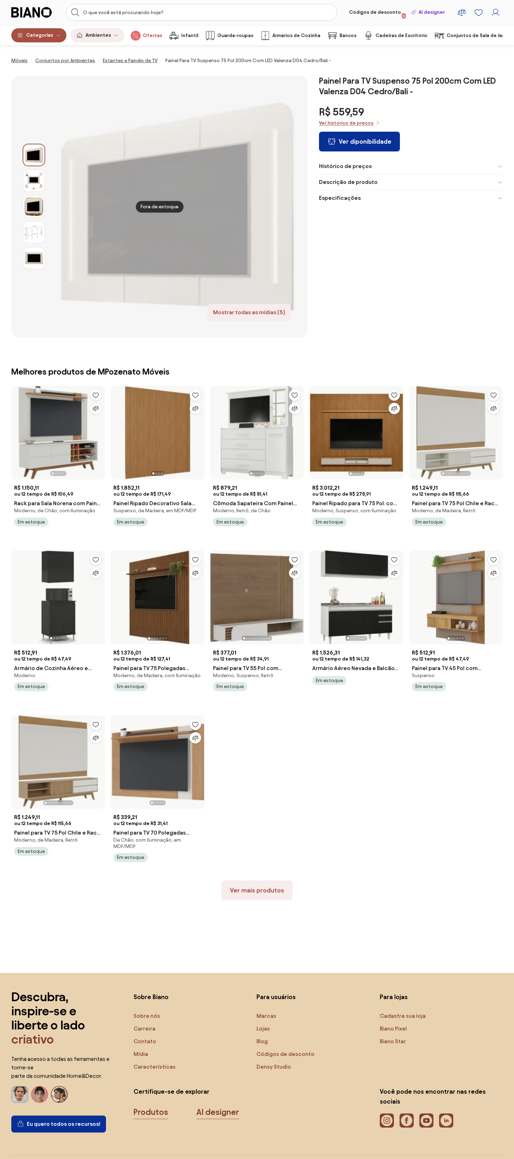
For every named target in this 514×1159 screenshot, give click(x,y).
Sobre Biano (151, 996)
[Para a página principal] (34, 12)
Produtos (151, 1112)
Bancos (347, 35)
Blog (262, 1041)
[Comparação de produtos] (462, 12)
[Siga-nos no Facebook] (407, 1120)
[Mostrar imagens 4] (34, 232)
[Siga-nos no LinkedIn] (446, 1120)
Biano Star (393, 1041)
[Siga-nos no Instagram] (387, 1120)
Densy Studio (273, 1067)
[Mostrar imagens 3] (34, 206)
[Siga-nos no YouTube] (426, 1120)
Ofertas (152, 35)
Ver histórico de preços (346, 123)
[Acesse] (496, 12)
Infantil (189, 35)
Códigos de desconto (377, 14)
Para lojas (394, 996)
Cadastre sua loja (403, 1016)
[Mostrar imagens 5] (34, 258)
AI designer (432, 12)
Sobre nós (147, 1016)
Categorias (39, 35)
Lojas (263, 1029)
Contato (145, 1041)
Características (155, 1067)
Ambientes (98, 35)
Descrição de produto (348, 182)
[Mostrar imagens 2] (34, 180)
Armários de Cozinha (296, 35)
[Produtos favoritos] (479, 12)
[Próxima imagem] (99, 430)
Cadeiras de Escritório (401, 35)
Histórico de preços (345, 166)
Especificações (340, 198)
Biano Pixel (393, 1029)
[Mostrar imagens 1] (34, 155)
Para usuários (276, 996)
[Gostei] (95, 395)
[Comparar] (95, 408)
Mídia (141, 1054)
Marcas (266, 1016)
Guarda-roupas (235, 35)
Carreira (144, 1029)
